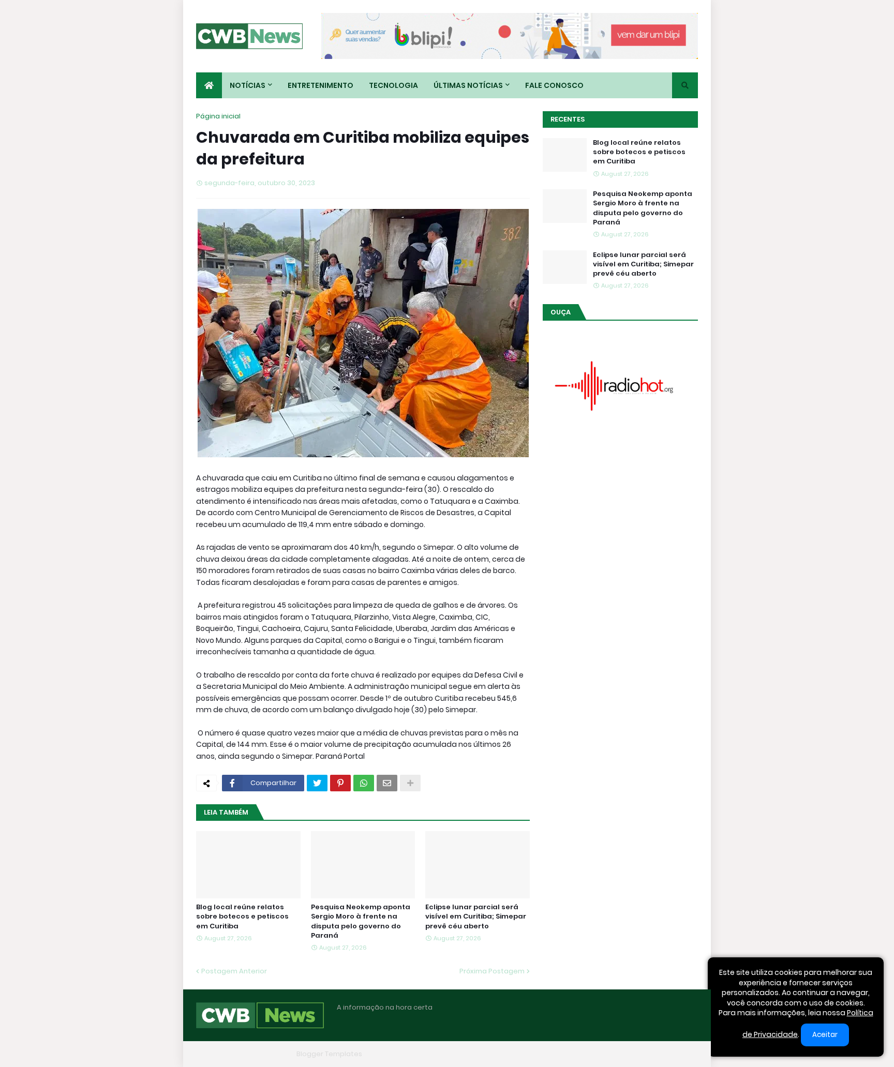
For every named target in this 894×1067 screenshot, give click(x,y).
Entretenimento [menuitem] (320, 85)
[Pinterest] (340, 783)
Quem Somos (584, 1054)
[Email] (387, 783)
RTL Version (679, 1054)
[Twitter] (317, 783)
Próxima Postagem (492, 971)
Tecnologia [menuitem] (393, 85)
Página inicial (218, 116)
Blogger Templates (329, 1054)
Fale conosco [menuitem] (554, 85)
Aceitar (825, 1035)
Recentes (567, 119)
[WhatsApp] (363, 783)
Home (539, 1054)
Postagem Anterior (234, 971)
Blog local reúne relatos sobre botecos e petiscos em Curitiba (242, 916)
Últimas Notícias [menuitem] (468, 85)
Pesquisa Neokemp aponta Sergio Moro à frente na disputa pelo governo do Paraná (360, 921)
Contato (633, 1054)
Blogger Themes (264, 1054)
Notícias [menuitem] (247, 85)
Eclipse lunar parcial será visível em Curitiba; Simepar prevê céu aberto (475, 916)
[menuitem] (209, 85)
